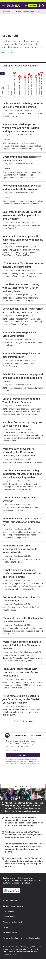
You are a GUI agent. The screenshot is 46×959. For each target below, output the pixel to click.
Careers (6, 927)
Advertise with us (10, 933)
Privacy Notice (32, 761)
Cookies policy (8, 916)
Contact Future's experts (13, 906)
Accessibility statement (12, 922)
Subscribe (32, 6)
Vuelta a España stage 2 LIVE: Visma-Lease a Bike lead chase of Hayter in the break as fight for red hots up (23, 834)
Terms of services (29, 759)
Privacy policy (8, 911)
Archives (29, 721)
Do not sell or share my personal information (21, 938)
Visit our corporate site (21, 883)
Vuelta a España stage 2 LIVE (28, 11)
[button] (43, 5)
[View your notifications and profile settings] (26, 5)
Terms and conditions (12, 900)
